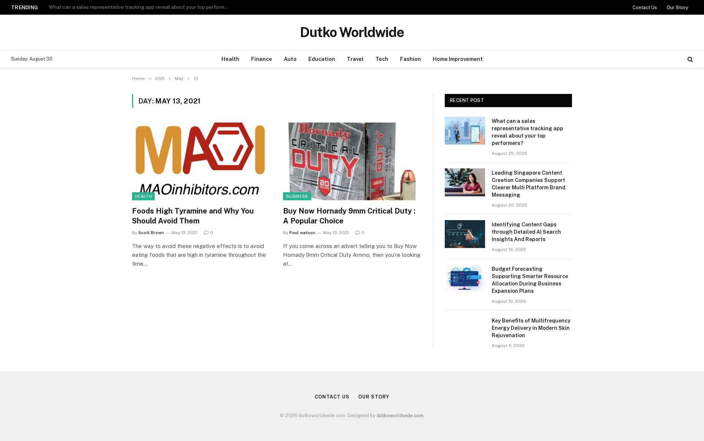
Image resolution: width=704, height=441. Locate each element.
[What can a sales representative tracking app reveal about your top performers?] (465, 131)
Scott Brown (151, 232)
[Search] (689, 59)
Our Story (677, 7)
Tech (381, 59)
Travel (355, 59)
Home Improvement (458, 59)
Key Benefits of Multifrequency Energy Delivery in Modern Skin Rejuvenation (531, 328)
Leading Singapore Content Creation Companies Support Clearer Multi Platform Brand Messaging (140, 7)
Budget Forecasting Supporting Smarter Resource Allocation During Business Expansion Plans (530, 280)
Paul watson (302, 232)
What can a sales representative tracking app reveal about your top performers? (527, 132)
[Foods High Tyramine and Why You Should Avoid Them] (201, 161)
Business (297, 196)
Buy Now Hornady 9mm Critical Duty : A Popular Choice (349, 216)
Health (230, 59)
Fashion (410, 59)
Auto (290, 59)
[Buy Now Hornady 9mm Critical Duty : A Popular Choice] (352, 161)
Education (321, 59)
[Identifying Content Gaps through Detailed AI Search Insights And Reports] (465, 234)
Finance (261, 59)
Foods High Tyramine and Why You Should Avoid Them (193, 216)
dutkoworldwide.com (400, 415)
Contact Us (644, 7)
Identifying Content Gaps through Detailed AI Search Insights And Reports (526, 232)
